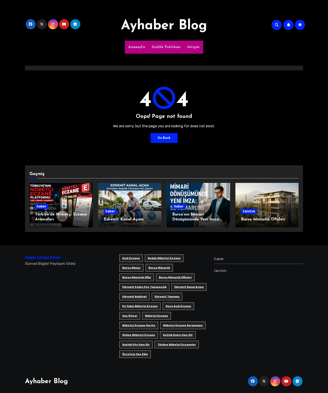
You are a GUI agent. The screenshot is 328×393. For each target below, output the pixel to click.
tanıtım (249, 211)
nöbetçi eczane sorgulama (183, 325)
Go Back (164, 138)
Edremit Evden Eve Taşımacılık (144, 286)
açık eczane (131, 258)
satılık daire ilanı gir (178, 335)
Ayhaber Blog (164, 26)
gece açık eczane (178, 306)
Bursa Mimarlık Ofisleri (263, 219)
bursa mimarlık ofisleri (175, 277)
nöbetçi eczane (156, 315)
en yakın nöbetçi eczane (140, 306)
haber (41, 206)
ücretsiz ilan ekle (135, 354)
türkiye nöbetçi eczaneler (177, 344)
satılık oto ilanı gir (136, 344)
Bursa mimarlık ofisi (136, 277)
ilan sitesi (129, 315)
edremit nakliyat (134, 296)
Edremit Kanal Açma (123, 219)
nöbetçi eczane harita (138, 325)
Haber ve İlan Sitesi (42, 257)
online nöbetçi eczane (138, 335)
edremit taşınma (167, 296)
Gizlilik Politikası (166, 47)
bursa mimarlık (159, 267)
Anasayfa (136, 47)
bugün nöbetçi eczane (164, 258)
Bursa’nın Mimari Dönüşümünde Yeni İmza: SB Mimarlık (196, 219)
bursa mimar (131, 267)
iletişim (193, 47)
